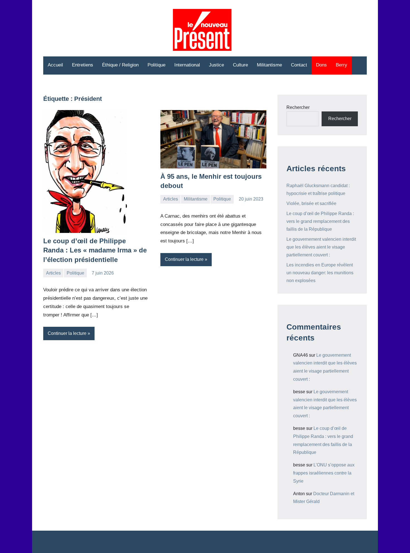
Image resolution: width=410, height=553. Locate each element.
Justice (216, 65)
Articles (53, 273)
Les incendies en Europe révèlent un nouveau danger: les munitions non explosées (319, 273)
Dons (321, 65)
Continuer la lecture (67, 333)
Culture (240, 65)
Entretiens (82, 65)
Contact (299, 65)
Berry (341, 65)
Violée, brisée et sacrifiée (311, 203)
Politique (156, 65)
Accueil (55, 65)
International (187, 65)
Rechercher (298, 107)
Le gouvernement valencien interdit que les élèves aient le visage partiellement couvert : (321, 247)
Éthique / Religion (120, 65)
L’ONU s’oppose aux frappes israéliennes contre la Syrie (323, 473)
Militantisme (269, 65)
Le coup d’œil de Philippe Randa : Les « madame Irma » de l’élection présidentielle (95, 250)
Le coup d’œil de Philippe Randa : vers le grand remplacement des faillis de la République (320, 221)
